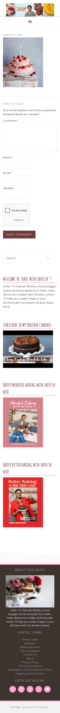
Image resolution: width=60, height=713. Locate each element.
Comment (10, 120)
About (30, 658)
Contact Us (30, 654)
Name (8, 157)
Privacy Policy (30, 662)
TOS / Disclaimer (30, 651)
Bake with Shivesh (30, 10)
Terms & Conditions (30, 666)
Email (7, 172)
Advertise (30, 643)
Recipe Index (30, 639)
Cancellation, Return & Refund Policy (30, 669)
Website (8, 188)
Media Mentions (30, 647)
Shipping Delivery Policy (29, 673)
